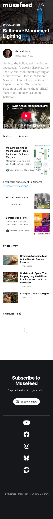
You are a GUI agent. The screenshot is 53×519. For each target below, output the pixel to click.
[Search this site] (42, 5)
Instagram (27, 446)
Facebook (26, 434)
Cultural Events (11, 25)
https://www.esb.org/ (16, 186)
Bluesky (26, 458)
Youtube (26, 422)
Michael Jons (22, 51)
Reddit (26, 469)
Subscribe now (29, 401)
